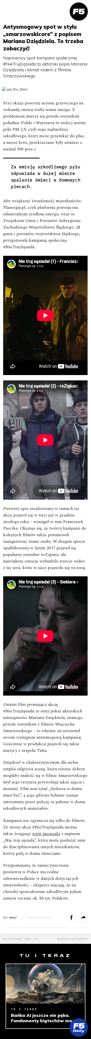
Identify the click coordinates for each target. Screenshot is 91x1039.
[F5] (79, 11)
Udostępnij (75, 917)
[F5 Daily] (79, 1027)
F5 (36, 938)
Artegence (79, 938)
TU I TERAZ (10, 917)
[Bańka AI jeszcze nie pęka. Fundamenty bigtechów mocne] (45, 983)
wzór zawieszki (46, 833)
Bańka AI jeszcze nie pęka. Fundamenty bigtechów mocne (45, 1018)
